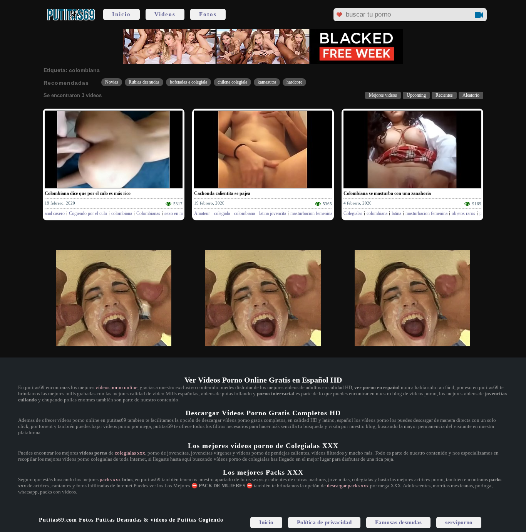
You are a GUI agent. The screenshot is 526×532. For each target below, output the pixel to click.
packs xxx (110, 479)
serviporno (458, 522)
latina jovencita (272, 213)
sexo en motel (176, 213)
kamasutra (267, 82)
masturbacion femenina (311, 213)
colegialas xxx (130, 453)
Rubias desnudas (144, 82)
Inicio (121, 14)
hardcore (294, 82)
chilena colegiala (232, 82)
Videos (165, 14)
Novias (111, 82)
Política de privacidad (324, 522)
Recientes (444, 95)
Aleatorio (470, 95)
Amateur (202, 213)
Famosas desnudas (398, 522)
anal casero (55, 213)
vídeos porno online (116, 387)
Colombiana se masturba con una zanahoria (387, 193)
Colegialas (352, 213)
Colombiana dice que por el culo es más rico (88, 193)
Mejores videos (383, 95)
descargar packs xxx (348, 485)
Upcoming (416, 95)
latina (396, 213)
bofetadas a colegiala (188, 82)
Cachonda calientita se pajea (222, 193)
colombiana (121, 213)
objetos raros (463, 213)
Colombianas (148, 213)
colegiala (222, 213)
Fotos (208, 14)
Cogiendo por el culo (88, 213)
